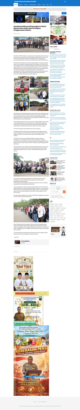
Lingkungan (57, 210)
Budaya (56, 204)
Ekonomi (56, 206)
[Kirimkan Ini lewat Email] (14, 237)
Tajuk (61, 217)
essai (64, 217)
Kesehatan (58, 208)
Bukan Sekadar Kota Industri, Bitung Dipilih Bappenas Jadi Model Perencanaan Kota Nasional (57, 71)
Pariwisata (52, 213)
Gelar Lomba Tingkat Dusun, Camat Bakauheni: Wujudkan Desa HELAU (61, 162)
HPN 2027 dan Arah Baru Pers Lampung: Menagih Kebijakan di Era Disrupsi (61, 179)
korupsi (63, 219)
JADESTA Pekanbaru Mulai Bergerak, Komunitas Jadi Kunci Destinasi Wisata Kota (58, 119)
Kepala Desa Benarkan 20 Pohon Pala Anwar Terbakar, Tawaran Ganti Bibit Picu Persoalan (58, 57)
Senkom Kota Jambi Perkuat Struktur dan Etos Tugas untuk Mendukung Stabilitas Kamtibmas (58, 124)
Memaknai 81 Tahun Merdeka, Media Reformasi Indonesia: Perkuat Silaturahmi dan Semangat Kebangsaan (57, 167)
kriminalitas (52, 221)
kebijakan (59, 219)
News (51, 211)
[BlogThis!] (15, 237)
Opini (60, 211)
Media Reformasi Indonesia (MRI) (32, 406)
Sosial (51, 217)
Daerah (60, 204)
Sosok (55, 217)
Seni (62, 215)
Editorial (52, 206)
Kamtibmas (52, 208)
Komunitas (63, 208)
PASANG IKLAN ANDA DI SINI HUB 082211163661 (26, 293)
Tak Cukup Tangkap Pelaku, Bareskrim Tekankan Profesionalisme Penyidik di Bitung (57, 173)
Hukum (60, 206)
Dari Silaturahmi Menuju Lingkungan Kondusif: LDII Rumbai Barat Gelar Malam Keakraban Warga (57, 133)
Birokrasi (52, 204)
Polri (55, 215)
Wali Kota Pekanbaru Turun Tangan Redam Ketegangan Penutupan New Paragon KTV (57, 114)
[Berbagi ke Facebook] (17, 237)
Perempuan (58, 213)
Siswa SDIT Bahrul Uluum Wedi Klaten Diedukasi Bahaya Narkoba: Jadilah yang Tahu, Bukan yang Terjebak (58, 62)
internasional (52, 219)
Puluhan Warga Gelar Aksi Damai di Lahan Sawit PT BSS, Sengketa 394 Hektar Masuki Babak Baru (57, 86)
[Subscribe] (64, 192)
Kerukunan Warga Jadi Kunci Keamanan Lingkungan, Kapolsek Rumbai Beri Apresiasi (57, 128)
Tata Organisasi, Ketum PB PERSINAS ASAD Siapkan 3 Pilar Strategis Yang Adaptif (57, 106)
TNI (58, 217)
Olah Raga (56, 211)
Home (15, 23)
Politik (51, 215)
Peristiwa (63, 213)
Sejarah (58, 215)
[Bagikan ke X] (16, 237)
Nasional (62, 210)
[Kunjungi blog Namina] (58, 230)
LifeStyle (52, 210)
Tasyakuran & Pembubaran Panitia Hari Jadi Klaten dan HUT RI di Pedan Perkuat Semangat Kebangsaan (57, 66)
